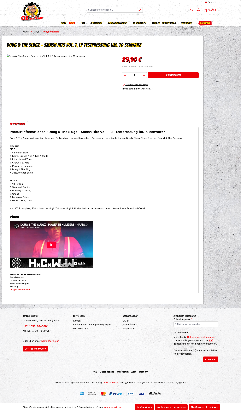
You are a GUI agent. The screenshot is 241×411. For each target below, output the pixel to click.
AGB (125, 320)
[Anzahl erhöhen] (144, 75)
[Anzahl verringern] (125, 75)
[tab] (17, 124)
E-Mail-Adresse (183, 319)
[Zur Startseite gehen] (32, 10)
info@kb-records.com (20, 289)
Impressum (129, 328)
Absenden (210, 359)
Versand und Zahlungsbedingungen (92, 324)
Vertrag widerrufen (35, 348)
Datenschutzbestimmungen (201, 337)
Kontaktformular (50, 341)
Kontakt (77, 320)
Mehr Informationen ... (113, 407)
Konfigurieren (144, 407)
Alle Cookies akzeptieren (204, 407)
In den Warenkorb (173, 75)
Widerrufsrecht (81, 328)
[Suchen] (139, 10)
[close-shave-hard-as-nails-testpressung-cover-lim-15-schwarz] (61, 84)
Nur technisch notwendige (171, 407)
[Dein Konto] (198, 10)
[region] (61, 84)
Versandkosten (111, 382)
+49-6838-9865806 (36, 326)
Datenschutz (130, 324)
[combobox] (111, 10)
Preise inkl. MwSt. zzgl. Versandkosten (137, 66)
